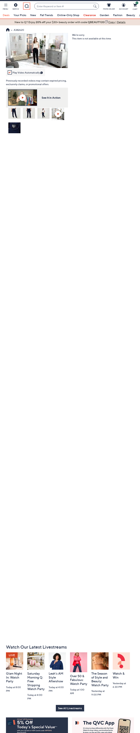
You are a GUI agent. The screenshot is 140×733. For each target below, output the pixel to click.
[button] (5, 7)
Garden (104, 15)
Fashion (117, 15)
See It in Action (51, 97)
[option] (70, 22)
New (33, 15)
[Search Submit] (95, 6)
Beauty (130, 15)
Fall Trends (46, 15)
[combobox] (63, 6)
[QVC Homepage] (7, 30)
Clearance (89, 15)
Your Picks (19, 15)
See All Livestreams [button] (70, 708)
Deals (6, 15)
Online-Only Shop (68, 15)
